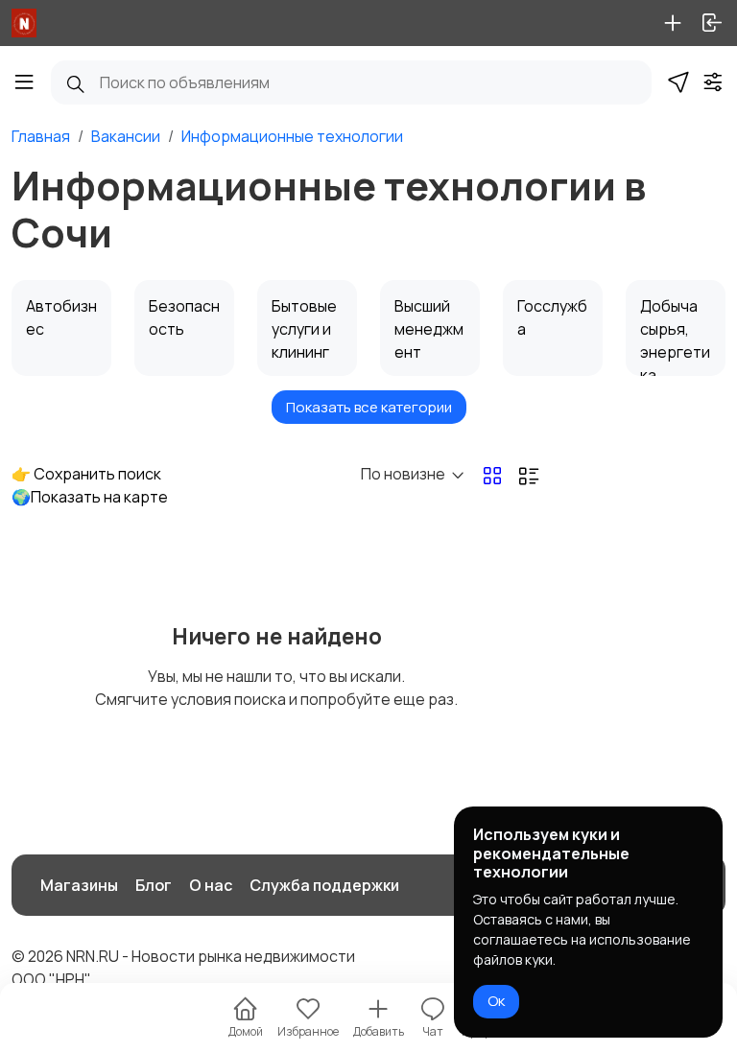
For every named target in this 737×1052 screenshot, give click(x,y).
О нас (210, 885)
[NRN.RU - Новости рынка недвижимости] (24, 23)
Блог (153, 885)
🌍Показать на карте (90, 496)
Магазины (79, 885)
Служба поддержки (324, 885)
